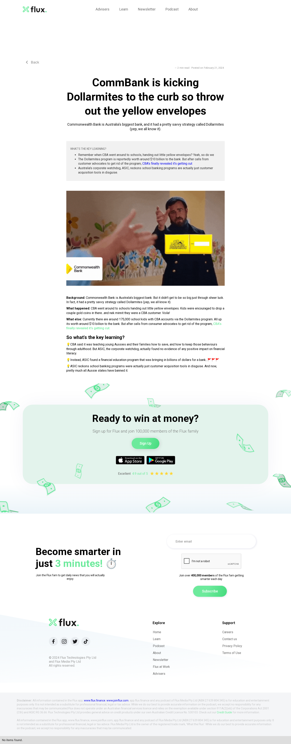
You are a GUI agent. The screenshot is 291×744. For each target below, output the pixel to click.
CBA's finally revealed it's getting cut (167, 163)
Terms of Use (231, 653)
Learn (157, 639)
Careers (227, 632)
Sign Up (145, 443)
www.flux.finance (94, 700)
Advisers (159, 674)
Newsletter (160, 660)
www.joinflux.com (117, 700)
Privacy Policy (232, 646)
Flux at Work (161, 667)
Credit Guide (224, 712)
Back (32, 62)
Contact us (229, 639)
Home (157, 632)
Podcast (159, 646)
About (157, 653)
